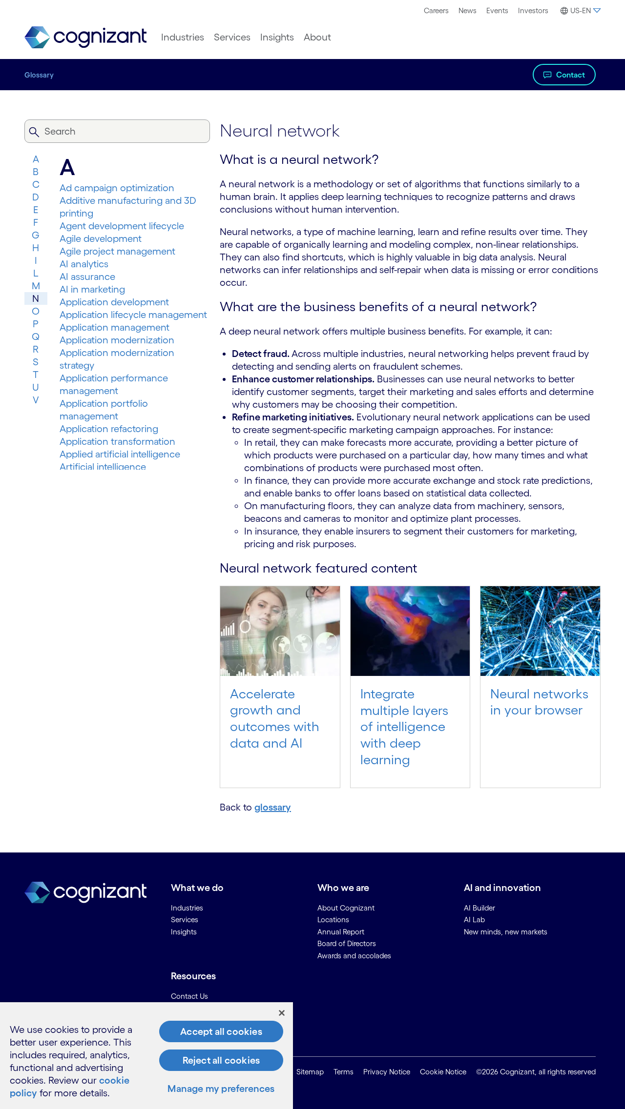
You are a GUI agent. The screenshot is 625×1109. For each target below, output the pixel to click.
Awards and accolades (354, 955)
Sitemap (310, 1072)
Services (232, 37)
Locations (333, 919)
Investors (533, 10)
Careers (436, 10)
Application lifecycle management (133, 314)
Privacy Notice (386, 1072)
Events (497, 10)
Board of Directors (346, 943)
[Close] (282, 1013)
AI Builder (479, 908)
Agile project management (117, 251)
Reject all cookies (221, 1060)
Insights (277, 37)
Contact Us (189, 996)
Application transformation (117, 441)
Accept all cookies (221, 1031)
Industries (182, 37)
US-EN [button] (580, 10)
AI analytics (84, 263)
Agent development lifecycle (122, 225)
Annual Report (340, 932)
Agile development (101, 238)
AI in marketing (92, 289)
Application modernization (117, 340)
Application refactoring (109, 428)
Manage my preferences (220, 1088)
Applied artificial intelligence (120, 454)
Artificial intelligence (103, 466)
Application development (114, 302)
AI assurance (87, 276)
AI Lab (474, 919)
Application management (114, 327)
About (317, 37)
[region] (146, 1055)
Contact (570, 74)
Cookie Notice (443, 1072)
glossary (272, 807)
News (467, 10)
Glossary (39, 75)
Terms (343, 1072)
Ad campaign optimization (117, 187)
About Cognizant (346, 908)
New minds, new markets (505, 932)
